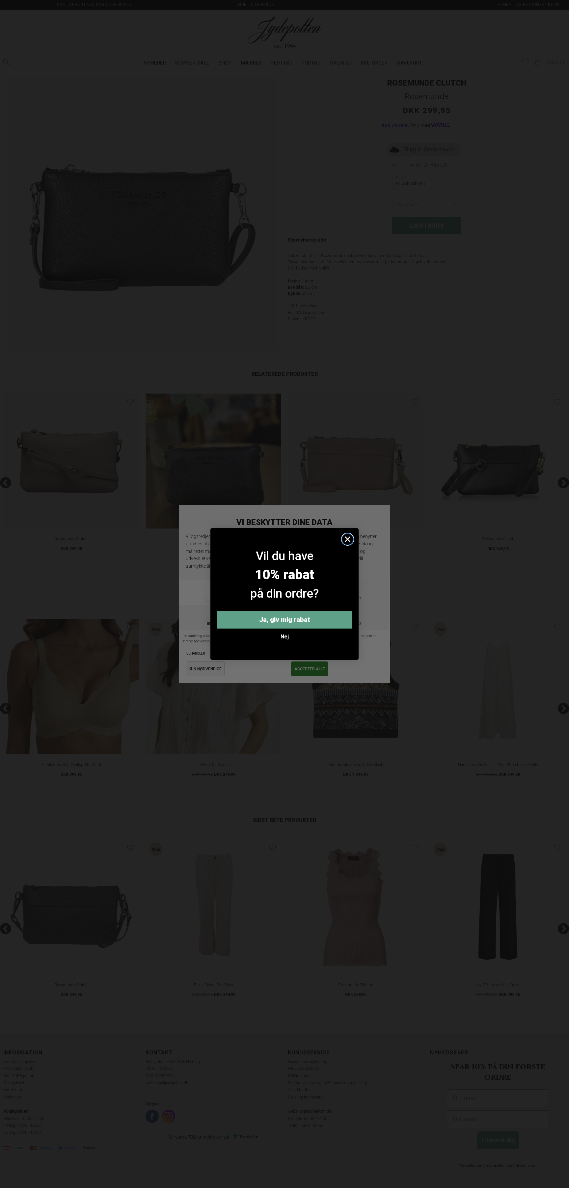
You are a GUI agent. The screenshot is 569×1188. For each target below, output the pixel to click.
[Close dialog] (347, 539)
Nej (285, 636)
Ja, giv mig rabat (284, 620)
